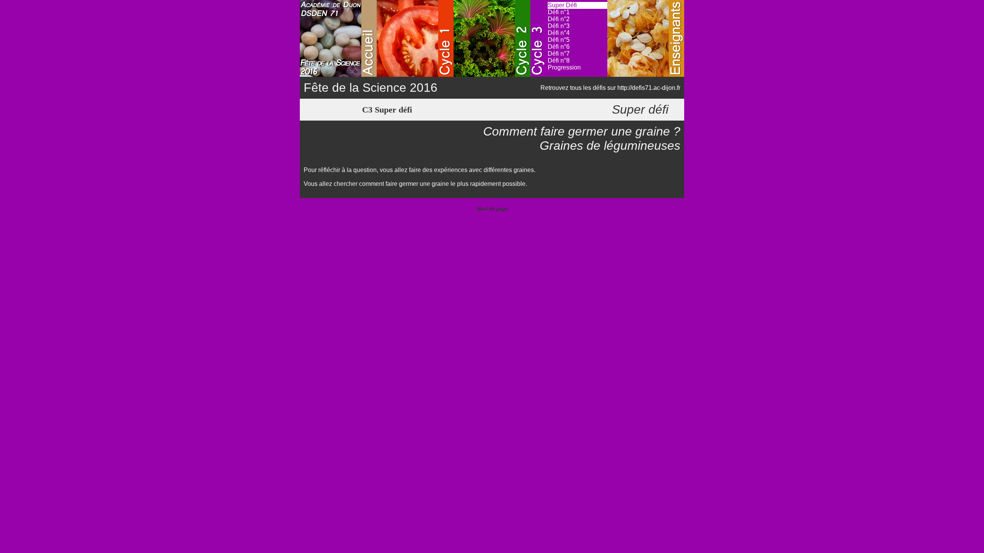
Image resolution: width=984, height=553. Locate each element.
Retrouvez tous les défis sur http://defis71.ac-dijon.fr (610, 87)
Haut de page (492, 209)
